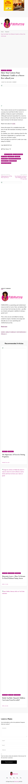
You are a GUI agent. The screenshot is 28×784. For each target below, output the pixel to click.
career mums (11, 156)
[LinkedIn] (17, 778)
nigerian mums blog (6, 163)
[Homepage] (14, 774)
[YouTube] (20, 778)
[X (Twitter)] (10, 778)
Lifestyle (9, 70)
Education (5, 694)
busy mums (4, 156)
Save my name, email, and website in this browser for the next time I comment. (13, 757)
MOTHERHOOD (21, 332)
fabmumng (17, 156)
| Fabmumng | (16, 781)
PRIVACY (3, 334)
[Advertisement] (14, 52)
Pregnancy (10, 451)
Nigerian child (4, 160)
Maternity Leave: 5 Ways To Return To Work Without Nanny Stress (13, 577)
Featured (3, 70)
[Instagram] (14, 778)
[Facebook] (7, 778)
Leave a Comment (13, 82)
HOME (3, 332)
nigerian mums (13, 160)
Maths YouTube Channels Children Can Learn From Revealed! (13, 699)
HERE (13, 123)
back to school (8, 154)
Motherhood (4, 158)
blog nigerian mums (17, 154)
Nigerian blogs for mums (14, 158)
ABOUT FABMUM (11, 332)
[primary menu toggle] (1, 23)
